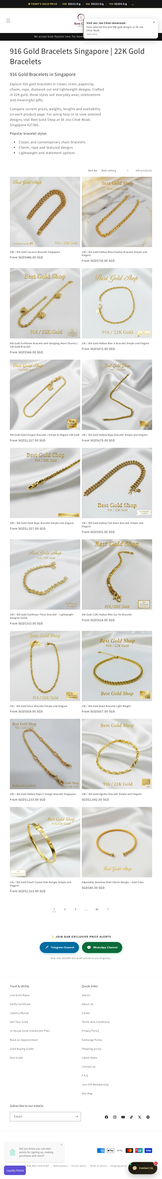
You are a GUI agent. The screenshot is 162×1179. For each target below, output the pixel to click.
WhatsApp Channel (102, 947)
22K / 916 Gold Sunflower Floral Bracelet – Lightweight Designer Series (41, 616)
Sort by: (93, 170)
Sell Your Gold (19, 1022)
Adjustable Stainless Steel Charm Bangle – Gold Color (113, 882)
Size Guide (16, 1057)
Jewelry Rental (19, 1013)
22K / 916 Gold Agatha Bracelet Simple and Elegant (111, 794)
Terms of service (98, 1165)
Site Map (87, 1093)
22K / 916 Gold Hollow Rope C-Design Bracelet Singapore (43, 794)
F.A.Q (85, 1075)
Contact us (89, 1066)
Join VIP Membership (95, 1084)
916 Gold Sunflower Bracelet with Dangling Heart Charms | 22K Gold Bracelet (44, 345)
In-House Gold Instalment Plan (30, 1031)
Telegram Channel (59, 947)
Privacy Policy (90, 1031)
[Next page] (107, 909)
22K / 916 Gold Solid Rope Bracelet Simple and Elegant (42, 523)
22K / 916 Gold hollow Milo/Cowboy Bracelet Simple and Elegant (114, 253)
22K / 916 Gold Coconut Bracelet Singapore (35, 252)
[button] (8, 20)
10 (97, 909)
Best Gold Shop (40, 1165)
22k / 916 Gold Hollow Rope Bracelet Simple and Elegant (114, 434)
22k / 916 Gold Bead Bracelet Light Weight (106, 706)
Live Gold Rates (20, 995)
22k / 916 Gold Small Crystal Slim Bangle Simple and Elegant (40, 884)
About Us (88, 1004)
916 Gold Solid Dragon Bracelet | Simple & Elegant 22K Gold (44, 434)
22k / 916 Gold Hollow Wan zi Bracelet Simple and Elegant (115, 343)
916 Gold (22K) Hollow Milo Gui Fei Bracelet (107, 614)
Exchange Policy (92, 1040)
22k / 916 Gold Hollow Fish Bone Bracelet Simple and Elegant (112, 524)
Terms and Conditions (96, 1022)
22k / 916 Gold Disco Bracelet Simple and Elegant (38, 706)
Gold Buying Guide (22, 1049)
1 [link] (54, 909)
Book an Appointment (24, 1040)
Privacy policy (79, 1165)
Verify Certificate (20, 1004)
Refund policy (61, 1165)
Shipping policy (91, 1049)
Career (86, 1013)
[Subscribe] (76, 1116)
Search (86, 995)
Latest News (89, 1057)
